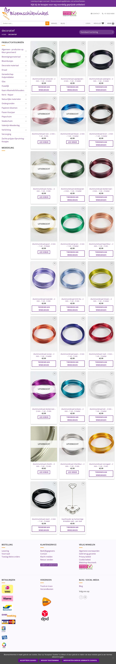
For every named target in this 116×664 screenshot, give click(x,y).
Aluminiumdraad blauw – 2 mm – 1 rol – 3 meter (72, 135)
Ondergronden (8, 103)
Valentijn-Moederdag (11, 125)
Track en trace (46, 586)
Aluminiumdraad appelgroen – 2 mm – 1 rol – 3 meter (72, 80)
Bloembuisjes (7, 61)
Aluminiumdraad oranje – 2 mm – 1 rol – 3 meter (43, 355)
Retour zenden (46, 559)
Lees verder (43, 142)
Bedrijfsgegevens (47, 551)
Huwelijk (5, 86)
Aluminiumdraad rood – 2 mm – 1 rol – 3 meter (101, 355)
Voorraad (6, 553)
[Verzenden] (47, 23)
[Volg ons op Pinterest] (85, 597)
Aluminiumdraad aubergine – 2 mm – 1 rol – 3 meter (101, 80)
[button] (88, 23)
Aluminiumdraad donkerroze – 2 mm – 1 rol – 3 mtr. (44, 410)
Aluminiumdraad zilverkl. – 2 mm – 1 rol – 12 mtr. (44, 465)
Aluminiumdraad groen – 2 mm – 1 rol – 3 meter (72, 245)
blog (63, 23)
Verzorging (6, 134)
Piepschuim (7, 116)
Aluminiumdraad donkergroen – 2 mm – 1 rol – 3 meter (72, 190)
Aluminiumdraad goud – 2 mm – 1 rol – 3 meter (44, 245)
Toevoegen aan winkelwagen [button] (44, 88)
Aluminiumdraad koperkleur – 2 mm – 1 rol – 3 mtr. (101, 245)
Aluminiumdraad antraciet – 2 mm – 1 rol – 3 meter (44, 80)
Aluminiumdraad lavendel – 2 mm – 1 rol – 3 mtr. (44, 300)
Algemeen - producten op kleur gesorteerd (12, 51)
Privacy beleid (85, 556)
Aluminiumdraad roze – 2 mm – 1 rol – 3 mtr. (44, 135)
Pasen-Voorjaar (8, 112)
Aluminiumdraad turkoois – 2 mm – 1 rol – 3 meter (72, 410)
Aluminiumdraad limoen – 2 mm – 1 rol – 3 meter (101, 300)
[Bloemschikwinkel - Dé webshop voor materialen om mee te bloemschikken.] (30, 13)
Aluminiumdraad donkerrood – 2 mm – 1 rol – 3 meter (101, 190)
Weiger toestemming (50, 660)
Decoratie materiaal (10, 65)
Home (4, 34)
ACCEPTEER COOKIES (28, 660)
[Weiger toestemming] (113, 658)
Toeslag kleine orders (11, 556)
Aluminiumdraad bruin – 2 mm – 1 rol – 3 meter (101, 135)
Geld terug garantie (87, 553)
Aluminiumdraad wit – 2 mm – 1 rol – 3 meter (101, 410)
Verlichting (6, 130)
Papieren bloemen (9, 108)
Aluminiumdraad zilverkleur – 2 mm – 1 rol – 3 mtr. (72, 465)
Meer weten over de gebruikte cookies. (80, 660)
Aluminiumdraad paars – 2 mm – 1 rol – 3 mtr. (72, 355)
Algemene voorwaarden (89, 551)
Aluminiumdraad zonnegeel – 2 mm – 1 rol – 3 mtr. (101, 465)
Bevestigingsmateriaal (11, 56)
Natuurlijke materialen (11, 99)
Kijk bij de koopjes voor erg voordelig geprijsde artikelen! (58, 4)
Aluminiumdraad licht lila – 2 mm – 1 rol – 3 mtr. (72, 300)
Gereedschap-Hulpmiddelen (8, 75)
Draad (4, 70)
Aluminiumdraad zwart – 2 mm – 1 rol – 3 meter (44, 520)
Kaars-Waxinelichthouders (13, 90)
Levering (5, 551)
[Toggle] (26, 51)
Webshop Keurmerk (87, 562)
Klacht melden (46, 556)
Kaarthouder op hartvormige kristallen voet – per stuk (72, 520)
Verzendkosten (46, 589)
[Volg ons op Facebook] (81, 597)
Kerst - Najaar (7, 94)
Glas (3, 81)
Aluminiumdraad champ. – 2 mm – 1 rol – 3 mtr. (44, 190)
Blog (81, 586)
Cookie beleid (85, 559)
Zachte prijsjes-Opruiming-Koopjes (13, 140)
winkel (53, 23)
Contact (43, 553)
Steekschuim (7, 121)
